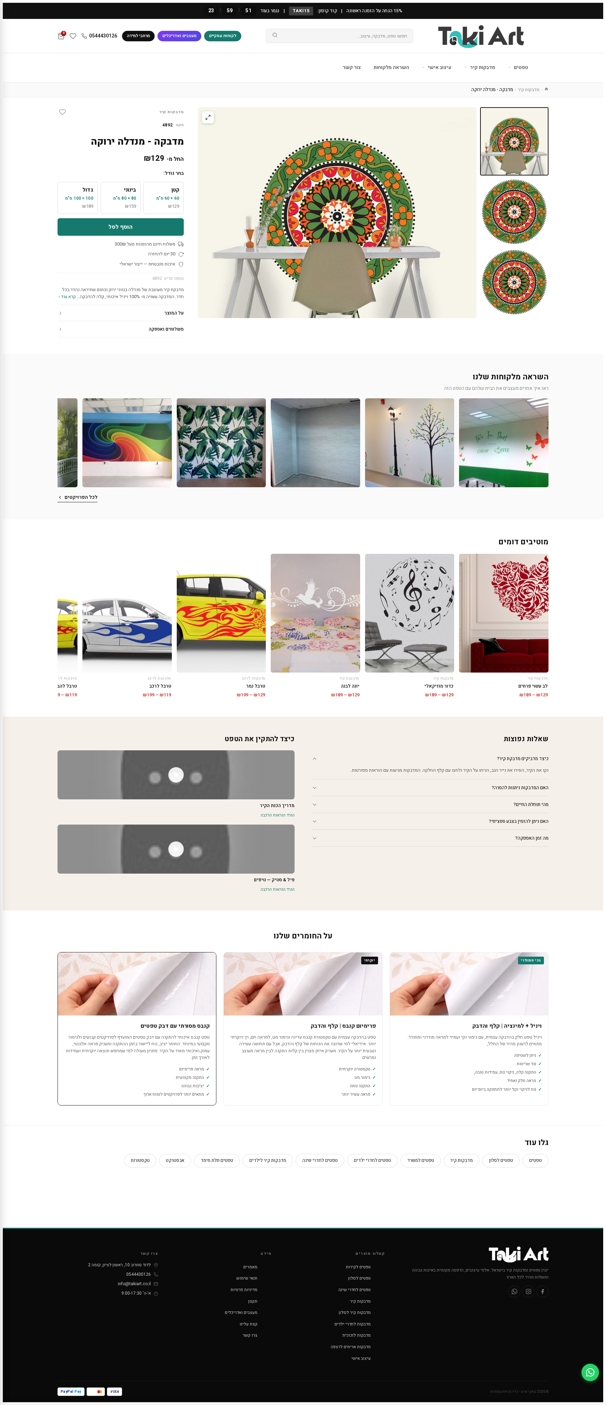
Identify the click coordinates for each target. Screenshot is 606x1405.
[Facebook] (542, 1291)
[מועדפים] (72, 36)
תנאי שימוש (246, 1278)
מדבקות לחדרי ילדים (353, 1324)
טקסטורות (140, 1160)
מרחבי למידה (138, 36)
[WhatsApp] (514, 1291)
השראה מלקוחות (391, 67)
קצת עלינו (248, 1324)
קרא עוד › (67, 296)
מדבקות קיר (482, 67)
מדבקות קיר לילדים (267, 1160)
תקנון (252, 1301)
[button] (503, 443)
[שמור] (62, 112)
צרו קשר (250, 1335)
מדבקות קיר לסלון (355, 1312)
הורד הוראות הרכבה (278, 815)
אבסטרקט (175, 1160)
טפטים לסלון (501, 1160)
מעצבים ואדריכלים (179, 36)
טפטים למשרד (420, 1160)
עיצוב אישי (439, 67)
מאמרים (250, 1267)
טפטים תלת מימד (217, 1160)
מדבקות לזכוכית (356, 1335)
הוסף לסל (120, 227)
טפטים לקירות (358, 1267)
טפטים (520, 67)
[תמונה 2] (514, 212)
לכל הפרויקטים (81, 497)
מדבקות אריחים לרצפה (351, 1347)
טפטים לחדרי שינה (320, 1160)
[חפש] (275, 36)
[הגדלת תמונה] (208, 117)
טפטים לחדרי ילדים (372, 1160)
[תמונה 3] (514, 282)
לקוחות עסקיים (222, 36)
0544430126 (103, 36)
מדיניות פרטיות (243, 1290)
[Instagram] (528, 1291)
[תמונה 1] (514, 141)
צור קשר (352, 67)
